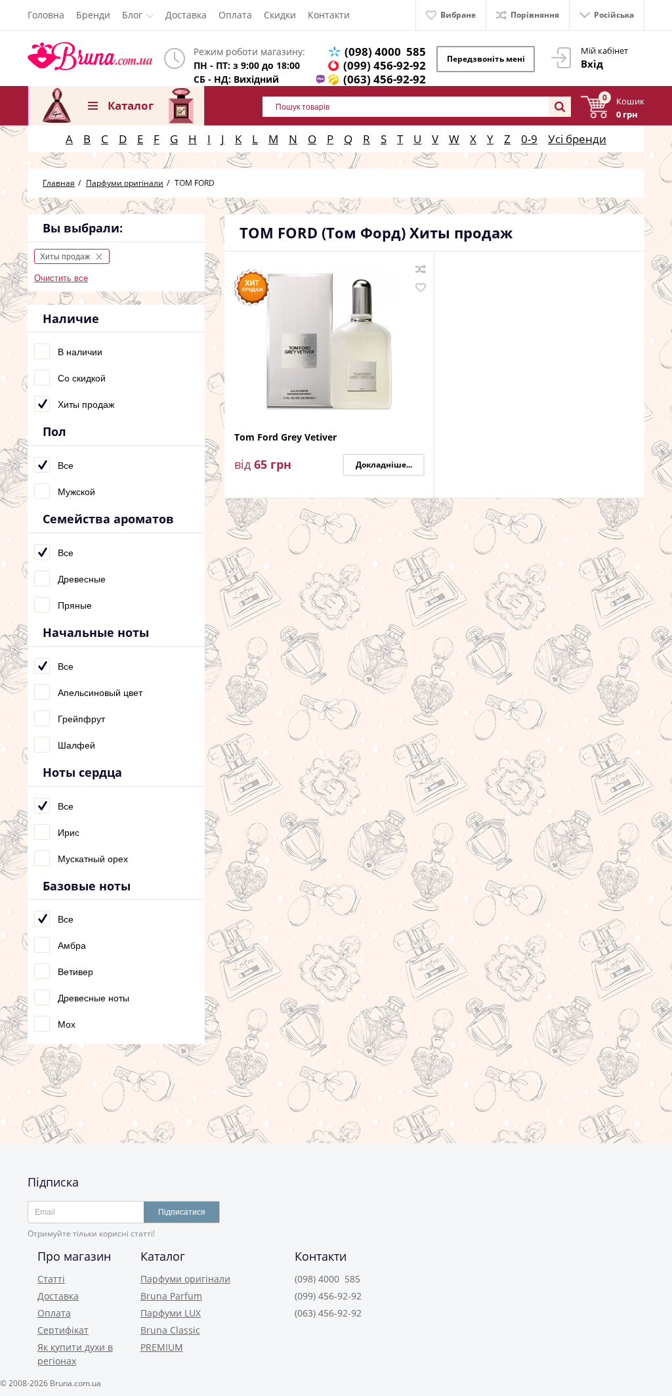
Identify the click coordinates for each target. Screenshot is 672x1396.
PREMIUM (161, 1347)
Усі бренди (577, 138)
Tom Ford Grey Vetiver (285, 437)
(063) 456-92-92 (384, 79)
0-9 (529, 138)
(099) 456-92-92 (384, 65)
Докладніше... (384, 464)
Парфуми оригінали (185, 1279)
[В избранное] (420, 287)
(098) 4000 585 (385, 51)
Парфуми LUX (170, 1313)
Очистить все (61, 278)
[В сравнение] (420, 269)
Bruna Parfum (171, 1296)
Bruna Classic (170, 1330)
